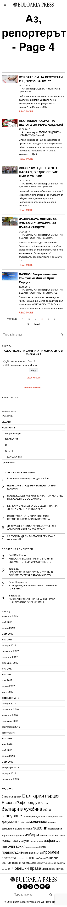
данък (41, 816)
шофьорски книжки (53, 868)
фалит (7, 868)
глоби (26, 816)
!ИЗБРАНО (27, 183)
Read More (26, 111)
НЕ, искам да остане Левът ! (22, 364)
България (33, 795)
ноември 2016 (10, 715)
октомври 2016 (10, 721)
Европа (9, 802)
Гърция (52, 796)
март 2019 (7, 633)
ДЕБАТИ (42, 88)
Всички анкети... (33, 387)
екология (27, 828)
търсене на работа (54, 862)
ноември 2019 (10, 616)
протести (9, 857)
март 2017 (7, 691)
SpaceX (17, 796)
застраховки (55, 828)
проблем (51, 852)
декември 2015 (10, 779)
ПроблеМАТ (25, 91)
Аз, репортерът (30, 88)
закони (40, 827)
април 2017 (8, 686)
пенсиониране (32, 847)
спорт (39, 862)
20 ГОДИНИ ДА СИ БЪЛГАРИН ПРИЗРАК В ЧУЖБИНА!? (31, 538)
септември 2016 (11, 726)
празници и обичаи (33, 852)
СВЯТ (57, 292)
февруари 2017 (10, 697)
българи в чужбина (22, 809)
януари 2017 (9, 703)
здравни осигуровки (13, 835)
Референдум (28, 802)
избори (32, 834)
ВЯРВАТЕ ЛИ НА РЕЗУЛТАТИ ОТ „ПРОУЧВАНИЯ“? (41, 79)
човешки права (26, 868)
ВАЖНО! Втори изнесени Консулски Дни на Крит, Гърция (38, 278)
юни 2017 (7, 674)
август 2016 (8, 732)
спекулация (27, 862)
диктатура (58, 816)
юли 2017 (7, 668)
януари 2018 (9, 645)
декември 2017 (10, 651)
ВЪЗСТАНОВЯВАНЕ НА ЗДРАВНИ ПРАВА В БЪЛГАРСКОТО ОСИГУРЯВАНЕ (33, 600)
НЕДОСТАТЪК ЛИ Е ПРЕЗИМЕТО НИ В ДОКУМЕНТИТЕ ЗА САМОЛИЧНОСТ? (31, 560)
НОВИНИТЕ (54, 88)
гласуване (12, 815)
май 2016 (7, 750)
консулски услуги (15, 840)
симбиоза (40, 858)
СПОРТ (9, 450)
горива (33, 816)
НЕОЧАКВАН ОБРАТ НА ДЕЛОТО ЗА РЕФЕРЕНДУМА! (41, 123)
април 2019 (8, 627)
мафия (49, 840)
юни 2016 (7, 744)
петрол (43, 846)
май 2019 (7, 622)
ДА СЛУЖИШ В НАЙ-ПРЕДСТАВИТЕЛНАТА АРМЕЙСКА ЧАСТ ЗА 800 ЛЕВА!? (31, 527)
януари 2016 (9, 773)
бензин (45, 803)
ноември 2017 (10, 657)
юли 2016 (7, 738)
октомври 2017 (10, 662)
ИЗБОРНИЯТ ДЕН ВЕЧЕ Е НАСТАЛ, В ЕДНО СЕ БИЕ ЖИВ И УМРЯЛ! (38, 172)
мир (57, 840)
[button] (61, 334)
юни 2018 (7, 639)
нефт (4, 846)
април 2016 (8, 755)
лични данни (36, 840)
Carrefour (7, 796)
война (47, 809)
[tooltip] (19, 886)
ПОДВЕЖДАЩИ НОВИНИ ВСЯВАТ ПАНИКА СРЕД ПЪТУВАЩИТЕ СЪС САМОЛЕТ (35, 497)
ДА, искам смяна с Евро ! (20, 361)
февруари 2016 (10, 767)
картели (60, 835)
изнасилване (47, 835)
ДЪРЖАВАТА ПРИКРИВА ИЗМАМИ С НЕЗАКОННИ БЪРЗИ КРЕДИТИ (38, 223)
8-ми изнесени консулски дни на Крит (28, 478)
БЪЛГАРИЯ (44, 132)
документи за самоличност (25, 821)
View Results (34, 377)
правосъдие (12, 852)
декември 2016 (10, 709)
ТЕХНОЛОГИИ (13, 456)
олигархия (17, 846)
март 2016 (7, 761)
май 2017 (7, 680)
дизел (49, 816)
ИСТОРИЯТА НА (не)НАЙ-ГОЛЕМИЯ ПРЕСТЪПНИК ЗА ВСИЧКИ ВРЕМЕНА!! (29, 517)
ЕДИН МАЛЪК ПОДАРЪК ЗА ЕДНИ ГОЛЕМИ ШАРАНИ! (32, 487)
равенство (25, 857)
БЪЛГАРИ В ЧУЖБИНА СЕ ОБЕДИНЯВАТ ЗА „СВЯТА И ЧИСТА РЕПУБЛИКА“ (32, 507)
